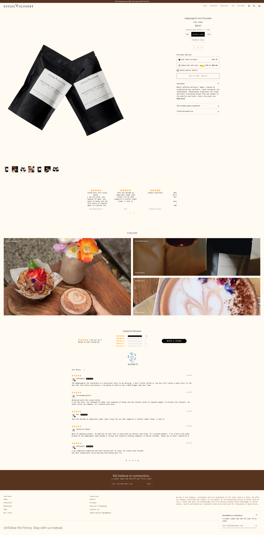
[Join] (255, 525)
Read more (181, 98)
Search (92, 499)
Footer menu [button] (94, 496)
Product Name (139, 272)
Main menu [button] (8, 496)
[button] (205, 6)
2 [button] (129, 460)
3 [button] (132, 460)
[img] (102, 190)
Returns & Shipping (98, 506)
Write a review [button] (174, 341)
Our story (8, 513)
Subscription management (100, 513)
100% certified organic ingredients (188, 106)
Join (149, 484)
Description (181, 83)
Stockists (8, 503)
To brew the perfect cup (185, 111)
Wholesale (8, 506)
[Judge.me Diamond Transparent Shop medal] (132, 357)
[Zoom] (68, 88)
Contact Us (94, 509)
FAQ (5, 509)
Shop (5, 499)
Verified (131, 364)
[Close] (257, 515)
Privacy (93, 503)
